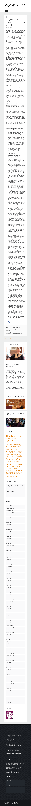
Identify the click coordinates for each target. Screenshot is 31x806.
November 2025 (10, 508)
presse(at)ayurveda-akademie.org (13, 753)
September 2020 (10, 604)
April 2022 (8, 559)
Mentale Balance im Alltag (12, 489)
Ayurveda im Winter (15, 454)
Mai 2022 (8, 557)
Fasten (15, 464)
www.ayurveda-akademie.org (12, 768)
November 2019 (10, 627)
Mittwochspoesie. (14, 470)
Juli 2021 (8, 580)
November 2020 (10, 599)
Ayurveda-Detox (19, 441)
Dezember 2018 (10, 653)
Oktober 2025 (9, 510)
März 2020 (8, 618)
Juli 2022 (8, 552)
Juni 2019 (8, 639)
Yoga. (16, 476)
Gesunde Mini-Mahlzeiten (12, 496)
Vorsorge (20, 333)
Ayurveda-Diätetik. (12, 443)
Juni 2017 (8, 695)
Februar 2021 (9, 592)
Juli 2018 (8, 665)
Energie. (17, 461)
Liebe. (12, 468)
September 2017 (10, 688)
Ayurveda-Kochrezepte (11, 449)
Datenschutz (15, 803)
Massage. (16, 468)
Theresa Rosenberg (16, 327)
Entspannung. (9, 463)
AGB (11, 803)
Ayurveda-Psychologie (11, 452)
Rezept (19, 473)
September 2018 (10, 660)
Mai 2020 (8, 613)
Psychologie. (9, 473)
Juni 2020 (8, 611)
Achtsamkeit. (9, 438)
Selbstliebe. (13, 475)
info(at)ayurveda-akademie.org (16, 745)
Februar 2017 (9, 700)
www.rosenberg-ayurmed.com (12, 772)
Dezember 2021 (10, 569)
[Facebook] (8, 322)
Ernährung (13, 329)
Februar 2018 (9, 676)
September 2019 (10, 632)
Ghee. (16, 466)
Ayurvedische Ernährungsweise (13, 458)
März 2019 (8, 646)
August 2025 (9, 515)
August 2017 (9, 690)
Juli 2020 (8, 608)
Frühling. (20, 464)
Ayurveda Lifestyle (14, 456)
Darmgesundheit (9, 333)
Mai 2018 (8, 669)
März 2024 (8, 524)
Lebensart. (8, 468)
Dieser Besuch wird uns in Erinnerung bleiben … (15, 340)
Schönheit (8, 475)
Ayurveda (17, 332)
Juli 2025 (8, 517)
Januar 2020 (9, 622)
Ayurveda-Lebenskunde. (15, 451)
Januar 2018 (9, 679)
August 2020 (9, 606)
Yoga (7, 792)
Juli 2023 (8, 531)
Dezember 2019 (10, 625)
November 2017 (10, 683)
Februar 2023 (9, 541)
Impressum (6, 803)
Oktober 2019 (9, 630)
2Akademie (17, 436)
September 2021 (10, 576)
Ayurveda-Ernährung (13, 445)
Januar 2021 (9, 594)
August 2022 (9, 550)
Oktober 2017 (9, 686)
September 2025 (10, 512)
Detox (13, 461)
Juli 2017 (8, 693)
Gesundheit (18, 329)
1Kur (13, 332)
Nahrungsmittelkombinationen (13, 472)
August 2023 (9, 529)
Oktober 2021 (9, 573)
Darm (20, 332)
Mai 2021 (8, 585)
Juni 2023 (8, 534)
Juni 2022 (8, 555)
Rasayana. (14, 473)
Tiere (7, 790)
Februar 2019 (9, 648)
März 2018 (8, 674)
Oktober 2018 (9, 658)
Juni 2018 (8, 667)
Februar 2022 (9, 564)
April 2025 (8, 522)
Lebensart (8, 330)
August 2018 (9, 662)
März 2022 (8, 562)
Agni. (15, 438)
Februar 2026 (9, 505)
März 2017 (8, 697)
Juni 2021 (8, 583)
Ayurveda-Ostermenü (10, 338)
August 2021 (9, 578)
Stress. (12, 476)
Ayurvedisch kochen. (13, 460)
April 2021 (8, 587)
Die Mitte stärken (10, 491)
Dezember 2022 (10, 545)
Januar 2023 (9, 543)
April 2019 (8, 644)
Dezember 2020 (10, 597)
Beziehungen (9, 461)
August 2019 (9, 634)
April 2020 (8, 616)
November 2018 (10, 655)
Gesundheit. (10, 467)
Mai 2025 (8, 520)
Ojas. (21, 472)
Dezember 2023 (10, 527)
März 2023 (8, 538)
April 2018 (8, 672)
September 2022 (10, 548)
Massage (8, 787)
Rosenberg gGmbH (17, 802)
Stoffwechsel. (8, 476)
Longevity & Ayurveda (11, 493)
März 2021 (8, 590)
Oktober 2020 (9, 601)
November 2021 (10, 571)
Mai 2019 (8, 641)
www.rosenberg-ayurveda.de (12, 764)
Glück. (19, 467)
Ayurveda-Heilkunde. (17, 448)
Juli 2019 (8, 637)
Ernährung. (10, 465)
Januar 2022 (9, 566)
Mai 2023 (8, 536)
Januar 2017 (9, 702)
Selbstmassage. (20, 475)
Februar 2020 (9, 620)
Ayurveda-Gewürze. (11, 446)
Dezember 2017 (10, 681)
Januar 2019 (9, 651)
